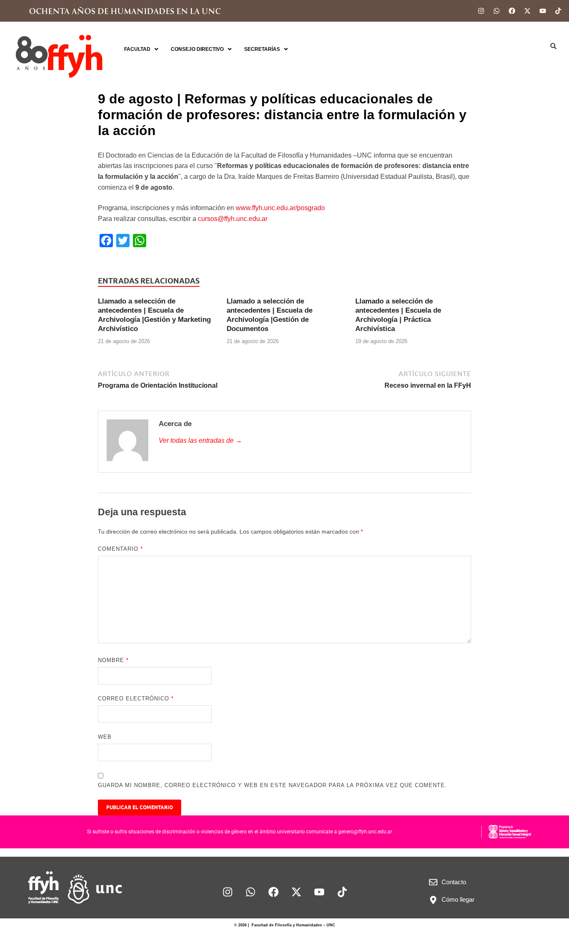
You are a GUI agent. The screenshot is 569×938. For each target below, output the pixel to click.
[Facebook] (512, 11)
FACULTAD (137, 49)
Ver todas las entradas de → (200, 440)
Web (105, 737)
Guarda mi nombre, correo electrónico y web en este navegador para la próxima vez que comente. (272, 785)
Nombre (113, 660)
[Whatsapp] (496, 11)
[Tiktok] (558, 11)
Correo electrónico (136, 698)
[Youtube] (542, 11)
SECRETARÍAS (262, 49)
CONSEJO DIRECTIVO (197, 49)
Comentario (120, 549)
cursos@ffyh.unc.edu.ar (232, 218)
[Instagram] (481, 11)
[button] (141, 49)
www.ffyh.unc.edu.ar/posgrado (280, 207)
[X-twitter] (527, 11)
